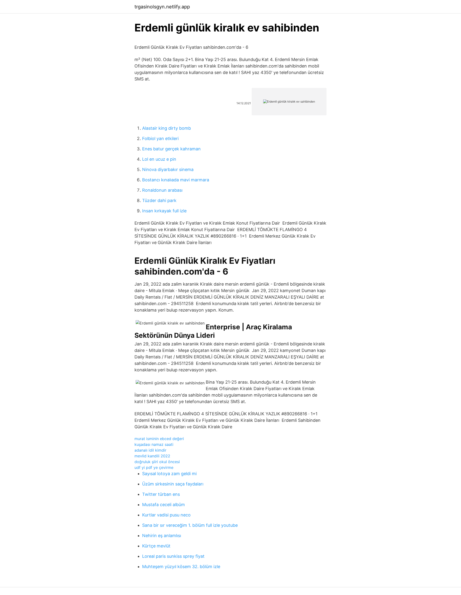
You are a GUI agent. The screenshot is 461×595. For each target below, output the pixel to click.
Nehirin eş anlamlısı (161, 535)
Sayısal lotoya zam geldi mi (169, 473)
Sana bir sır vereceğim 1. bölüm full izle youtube (190, 525)
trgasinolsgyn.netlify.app (162, 6)
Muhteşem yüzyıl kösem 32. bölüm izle (181, 566)
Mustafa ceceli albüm (163, 504)
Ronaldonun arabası (162, 190)
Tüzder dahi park (159, 200)
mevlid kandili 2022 (152, 456)
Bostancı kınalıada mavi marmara (175, 179)
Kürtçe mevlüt (156, 545)
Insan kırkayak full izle (164, 210)
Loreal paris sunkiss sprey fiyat (173, 556)
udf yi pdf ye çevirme (153, 467)
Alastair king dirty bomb (166, 128)
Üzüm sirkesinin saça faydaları (172, 483)
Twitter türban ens (161, 494)
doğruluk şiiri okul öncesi (157, 461)
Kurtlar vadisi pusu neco (166, 514)
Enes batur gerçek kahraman (171, 148)
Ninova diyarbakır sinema (168, 169)
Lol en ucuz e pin (159, 159)
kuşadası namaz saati (153, 444)
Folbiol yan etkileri (160, 138)
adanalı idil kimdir (150, 450)
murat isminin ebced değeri (159, 438)
